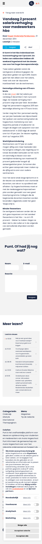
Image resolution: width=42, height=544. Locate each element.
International (8, 420)
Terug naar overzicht (14, 12)
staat (13, 94)
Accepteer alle (22, 536)
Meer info (27, 498)
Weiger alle (22, 525)
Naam (8, 263)
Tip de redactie (27, 417)
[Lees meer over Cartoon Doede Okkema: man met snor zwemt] (21, 371)
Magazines (25, 414)
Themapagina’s (9, 422)
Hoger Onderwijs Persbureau (21, 36)
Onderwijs (7, 414)
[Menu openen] (4, 3)
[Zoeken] (31, 3)
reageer (12, 47)
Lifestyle (6, 417)
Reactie (8, 273)
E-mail (26, 263)
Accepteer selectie (22, 531)
